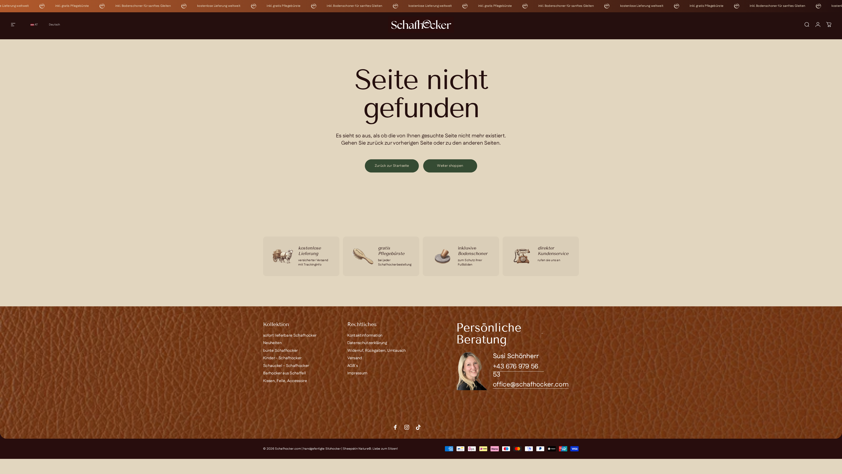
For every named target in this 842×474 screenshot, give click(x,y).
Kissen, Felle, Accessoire (285, 381)
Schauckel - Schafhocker (286, 365)
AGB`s (352, 365)
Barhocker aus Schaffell (284, 373)
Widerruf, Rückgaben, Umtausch (376, 350)
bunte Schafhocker (280, 350)
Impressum (357, 373)
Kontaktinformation (365, 335)
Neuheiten (272, 343)
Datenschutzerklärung (367, 343)
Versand (354, 358)
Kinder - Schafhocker (282, 358)
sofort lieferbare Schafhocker (289, 335)
